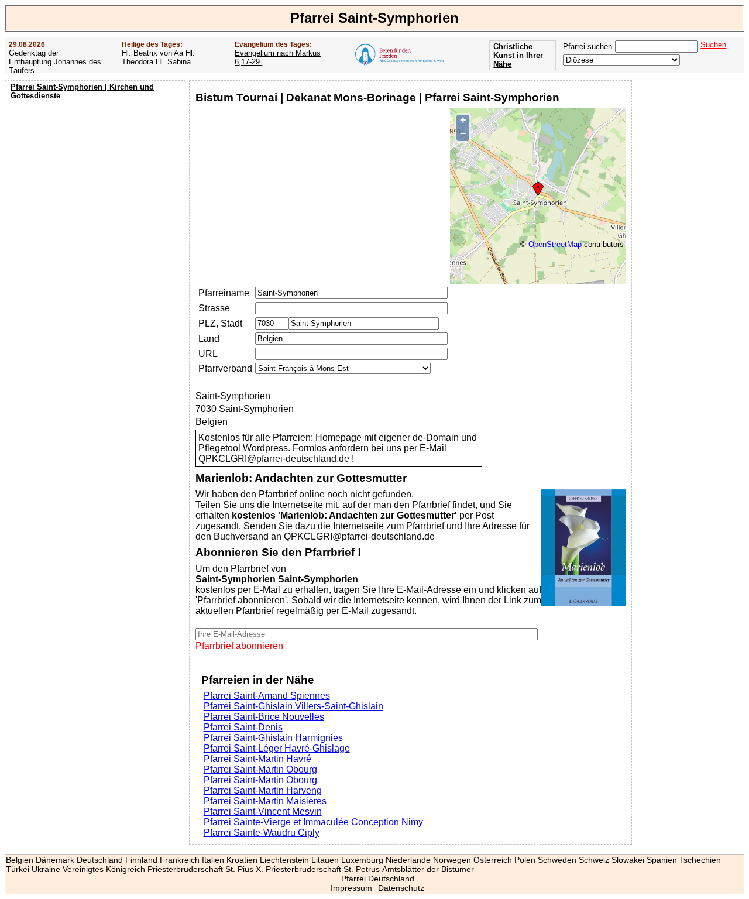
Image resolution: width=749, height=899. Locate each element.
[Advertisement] (96, 181)
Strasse (214, 308)
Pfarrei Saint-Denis (243, 727)
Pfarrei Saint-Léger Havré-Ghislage (277, 748)
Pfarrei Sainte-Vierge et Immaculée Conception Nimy (313, 822)
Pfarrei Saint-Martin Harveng (263, 790)
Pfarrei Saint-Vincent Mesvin (263, 811)
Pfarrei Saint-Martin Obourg (260, 769)
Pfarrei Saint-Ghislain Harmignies (273, 738)
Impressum (351, 888)
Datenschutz (401, 888)
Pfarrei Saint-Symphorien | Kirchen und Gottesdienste (82, 91)
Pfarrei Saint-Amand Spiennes (267, 696)
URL (208, 354)
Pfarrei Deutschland (377, 878)
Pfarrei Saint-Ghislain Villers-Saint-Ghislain (293, 706)
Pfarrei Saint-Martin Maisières (265, 801)
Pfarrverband (225, 368)
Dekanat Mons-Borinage (351, 97)
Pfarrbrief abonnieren (239, 646)
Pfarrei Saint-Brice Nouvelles (264, 717)
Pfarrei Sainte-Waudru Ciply (261, 833)
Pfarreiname (223, 293)
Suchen (713, 44)
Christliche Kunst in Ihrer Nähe (518, 55)
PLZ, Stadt (220, 323)
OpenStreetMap (555, 244)
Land (208, 339)
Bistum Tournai (236, 97)
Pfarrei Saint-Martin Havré (257, 759)
